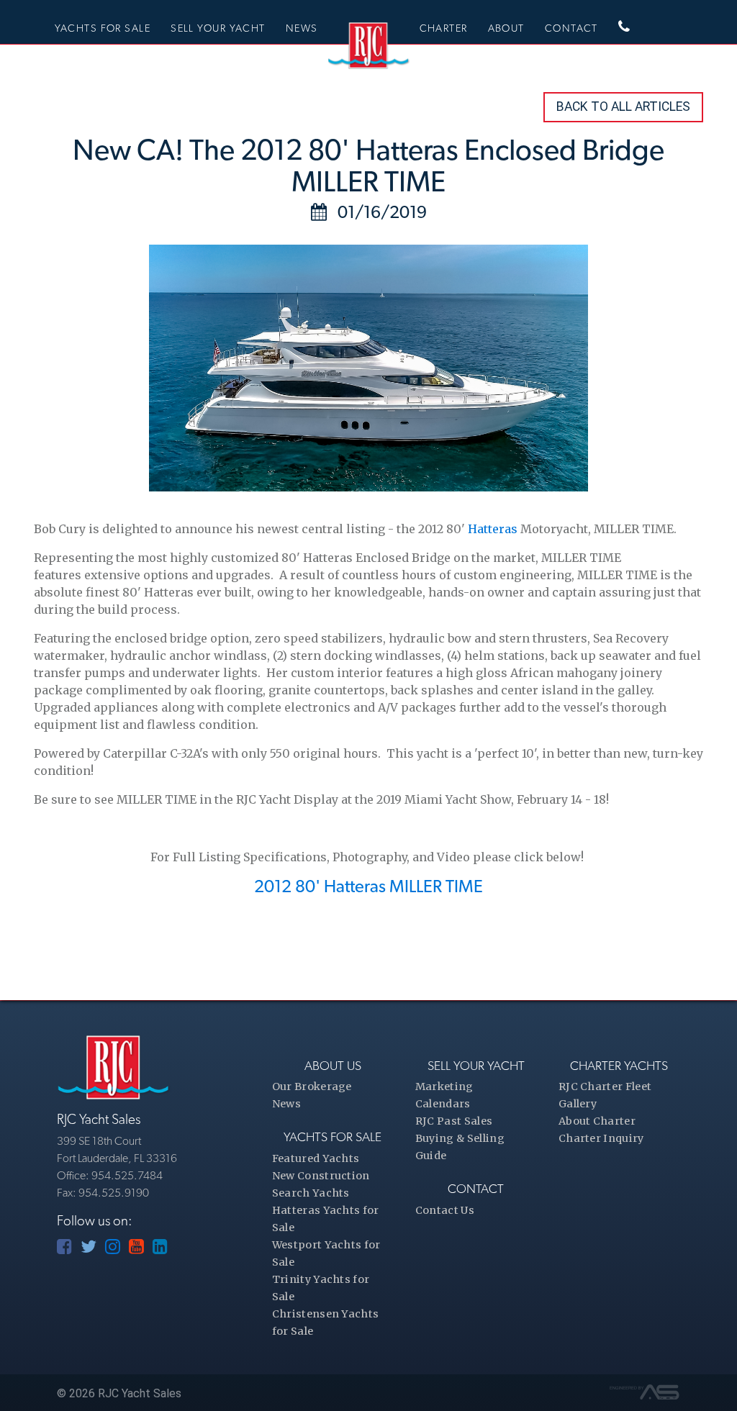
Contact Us (444, 1210)
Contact (571, 28)
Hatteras (494, 529)
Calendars (443, 1103)
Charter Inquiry (601, 1138)
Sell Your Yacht (218, 28)
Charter (444, 28)
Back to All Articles (623, 106)
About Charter (597, 1121)
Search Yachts (311, 1193)
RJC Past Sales (453, 1121)
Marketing (444, 1086)
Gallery (578, 1103)
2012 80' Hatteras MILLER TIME (368, 886)
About (506, 28)
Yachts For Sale (103, 28)
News (302, 28)
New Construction (321, 1175)
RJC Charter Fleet (605, 1086)
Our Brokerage (312, 1086)
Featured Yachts (316, 1158)
